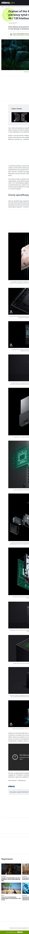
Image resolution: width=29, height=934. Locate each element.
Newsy (9, 6)
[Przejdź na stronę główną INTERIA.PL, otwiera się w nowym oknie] (6, 3)
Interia (2, 6)
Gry (6, 6)
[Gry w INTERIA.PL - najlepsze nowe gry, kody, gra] (12, 3)
